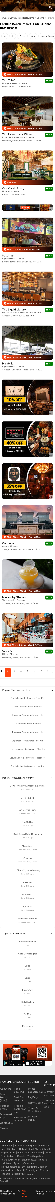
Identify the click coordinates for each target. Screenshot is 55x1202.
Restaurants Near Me (21, 1119)
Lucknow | (38, 1152)
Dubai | (23, 1149)
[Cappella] (27, 529)
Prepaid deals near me (20, 1109)
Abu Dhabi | (18, 1170)
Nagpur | (32, 1166)
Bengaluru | (32, 1145)
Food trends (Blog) (4, 1097)
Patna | (5, 1159)
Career (4, 1128)
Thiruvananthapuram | (13, 1166)
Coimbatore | (8, 1156)
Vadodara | (29, 1163)
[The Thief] (27, 66)
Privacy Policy (32, 1118)
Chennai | (44, 1145)
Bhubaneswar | (30, 1159)
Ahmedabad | (42, 1149)
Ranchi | (21, 1156)
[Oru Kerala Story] (27, 174)
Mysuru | (17, 1163)
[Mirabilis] (27, 349)
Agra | (13, 1152)
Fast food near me (19, 1099)
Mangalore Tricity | (12, 1173)
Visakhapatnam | (37, 1156)
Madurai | (6, 1170)
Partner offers (4, 1107)
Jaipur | (5, 1152)
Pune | (4, 1149)
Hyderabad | (24, 1152)
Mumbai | (20, 1145)
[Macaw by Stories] (27, 583)
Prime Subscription (35, 1090)
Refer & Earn (35, 1102)
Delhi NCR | (7, 1145)
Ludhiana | (6, 1163)
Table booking (19, 1090)
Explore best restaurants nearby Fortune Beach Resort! (25, 1180)
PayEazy (33, 1097)
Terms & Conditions (34, 1110)
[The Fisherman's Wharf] (27, 120)
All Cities (28, 1174)
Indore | (43, 1159)
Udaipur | (43, 1166)
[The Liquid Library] (27, 295)
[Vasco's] (27, 637)
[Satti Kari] (27, 241)
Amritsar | (15, 1159)
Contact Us (7, 1122)
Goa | (31, 1149)
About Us (5, 1088)
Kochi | (49, 1152)
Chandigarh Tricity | (37, 1170)
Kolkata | (13, 1149)
